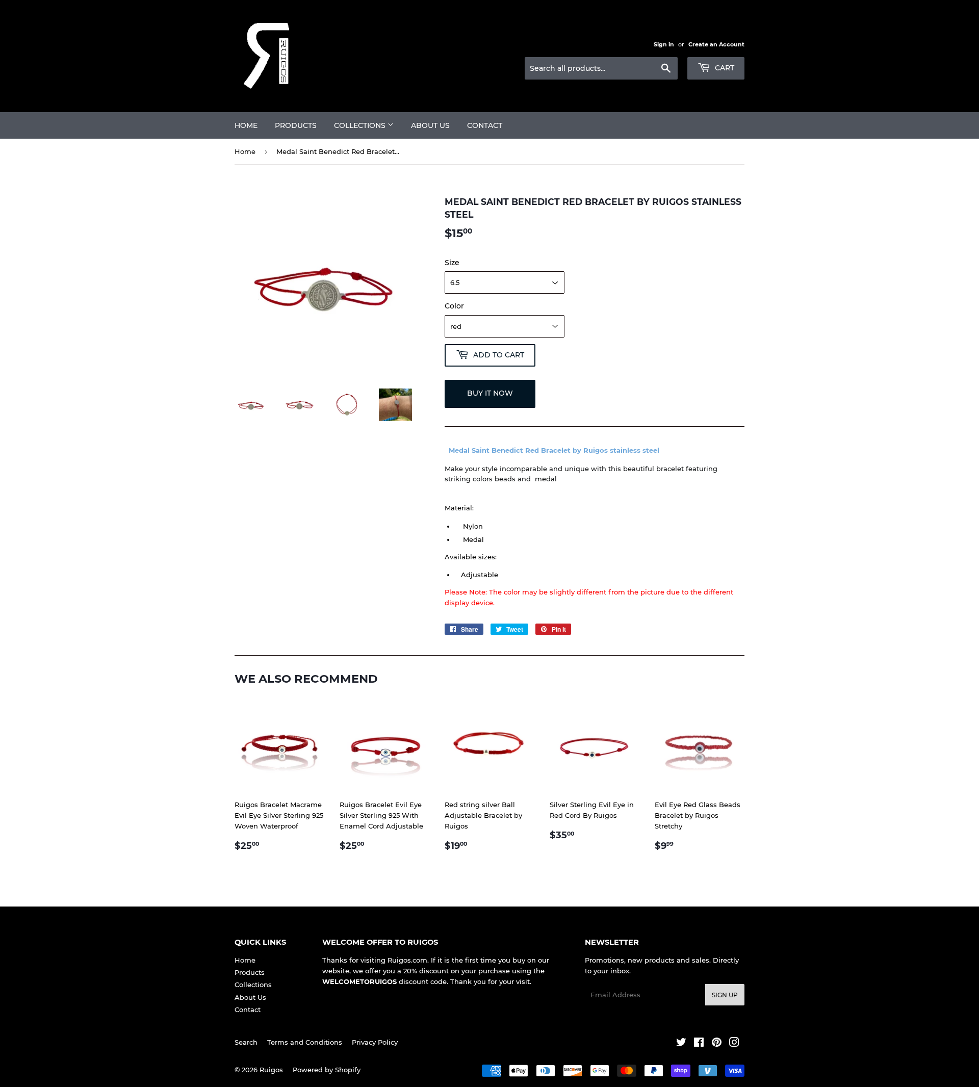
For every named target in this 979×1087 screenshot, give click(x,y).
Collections (361, 125)
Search (246, 1042)
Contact (484, 125)
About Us (430, 125)
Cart (723, 67)
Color (454, 305)
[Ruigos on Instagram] (734, 1044)
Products (296, 125)
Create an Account (716, 44)
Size (452, 262)
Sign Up (725, 995)
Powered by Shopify (326, 1070)
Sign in (664, 44)
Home (246, 125)
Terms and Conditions (304, 1042)
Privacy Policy (375, 1042)
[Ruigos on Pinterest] (716, 1044)
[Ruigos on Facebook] (698, 1044)
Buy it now (490, 393)
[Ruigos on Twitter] (681, 1044)
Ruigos (271, 1070)
